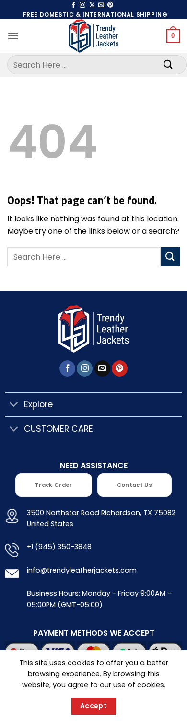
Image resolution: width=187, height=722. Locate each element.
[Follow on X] (92, 5)
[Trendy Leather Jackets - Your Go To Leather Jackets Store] (93, 36)
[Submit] (168, 64)
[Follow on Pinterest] (110, 5)
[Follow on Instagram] (82, 5)
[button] (13, 35)
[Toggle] (14, 405)
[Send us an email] (101, 5)
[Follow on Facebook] (73, 5)
